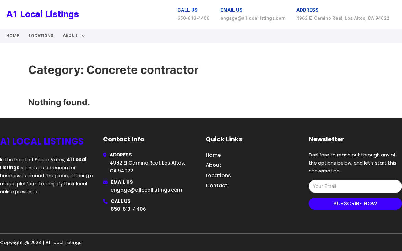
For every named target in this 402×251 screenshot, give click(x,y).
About (213, 165)
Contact (216, 185)
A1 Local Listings (42, 14)
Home (12, 35)
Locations (41, 35)
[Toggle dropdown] (83, 36)
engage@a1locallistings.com (146, 190)
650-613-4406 (128, 209)
